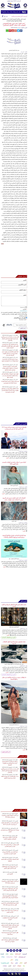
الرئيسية (25, 16)
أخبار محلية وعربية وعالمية (16, 16)
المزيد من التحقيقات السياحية (8, 637)
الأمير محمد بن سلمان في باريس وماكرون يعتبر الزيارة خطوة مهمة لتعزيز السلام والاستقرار (10, 338)
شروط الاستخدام (23, 310)
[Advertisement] (14, 260)
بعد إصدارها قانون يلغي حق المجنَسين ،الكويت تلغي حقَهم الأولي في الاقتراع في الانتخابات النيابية (10, 346)
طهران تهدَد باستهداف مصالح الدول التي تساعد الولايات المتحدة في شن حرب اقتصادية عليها (10, 375)
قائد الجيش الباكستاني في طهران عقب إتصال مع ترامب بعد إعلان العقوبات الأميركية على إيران (10, 353)
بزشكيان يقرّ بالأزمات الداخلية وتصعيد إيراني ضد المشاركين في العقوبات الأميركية (10, 763)
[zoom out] (7, 16)
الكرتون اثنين (10, 873)
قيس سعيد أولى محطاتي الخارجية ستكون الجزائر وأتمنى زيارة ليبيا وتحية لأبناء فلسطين (10, 926)
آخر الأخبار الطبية (6, 752)
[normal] (4, 16)
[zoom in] (2, 16)
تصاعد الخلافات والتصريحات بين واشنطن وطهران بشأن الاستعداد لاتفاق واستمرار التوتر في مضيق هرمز (10, 390)
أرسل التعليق (23, 328)
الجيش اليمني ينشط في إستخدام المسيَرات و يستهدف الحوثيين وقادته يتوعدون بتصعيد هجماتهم (10, 368)
